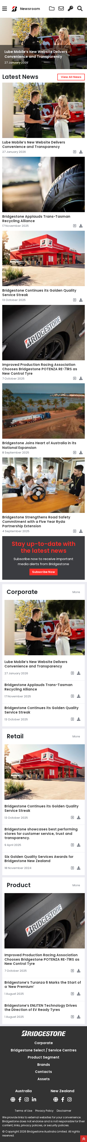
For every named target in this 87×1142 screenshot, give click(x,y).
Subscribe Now (43, 572)
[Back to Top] (83, 1138)
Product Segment (43, 1057)
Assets (43, 1079)
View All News (71, 77)
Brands (43, 1064)
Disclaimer (64, 1111)
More (76, 592)
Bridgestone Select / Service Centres (44, 1050)
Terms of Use (23, 1111)
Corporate (43, 1043)
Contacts (43, 1071)
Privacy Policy (44, 1111)
